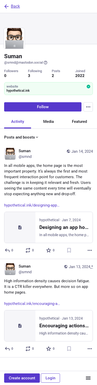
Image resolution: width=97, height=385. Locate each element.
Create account (22, 378)
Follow (43, 107)
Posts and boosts (19, 137)
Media (48, 121)
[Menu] (88, 107)
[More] (90, 250)
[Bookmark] (69, 250)
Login (50, 378)
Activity (17, 121)
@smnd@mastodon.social (23, 62)
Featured (79, 121)
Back (15, 6)
